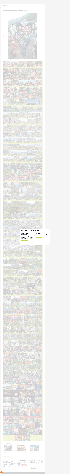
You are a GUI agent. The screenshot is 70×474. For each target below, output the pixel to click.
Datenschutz (30, 243)
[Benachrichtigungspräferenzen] (1, 472)
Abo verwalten (35, 243)
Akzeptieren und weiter (24, 240)
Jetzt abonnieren (38, 237)
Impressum (26, 243)
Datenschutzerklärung (29, 238)
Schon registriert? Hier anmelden (44, 243)
